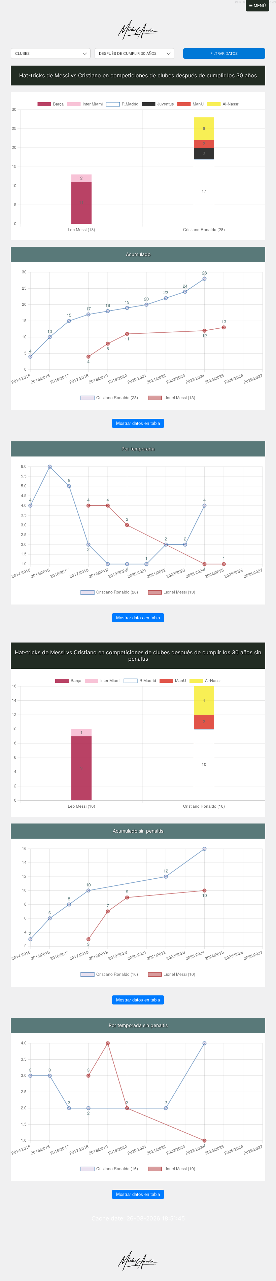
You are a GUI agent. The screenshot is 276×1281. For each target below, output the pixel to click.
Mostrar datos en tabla (138, 423)
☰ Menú (257, 5)
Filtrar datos (224, 53)
